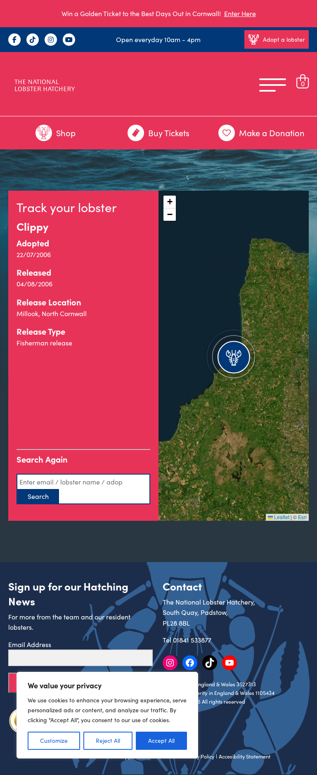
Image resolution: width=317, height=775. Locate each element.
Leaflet (281, 516)
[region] (107, 715)
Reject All (108, 740)
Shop (66, 132)
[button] (233, 355)
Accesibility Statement (244, 756)
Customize (54, 740)
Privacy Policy (198, 756)
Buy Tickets (168, 132)
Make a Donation (272, 132)
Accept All (161, 740)
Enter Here (240, 13)
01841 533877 (192, 640)
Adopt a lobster (284, 39)
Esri (302, 516)
